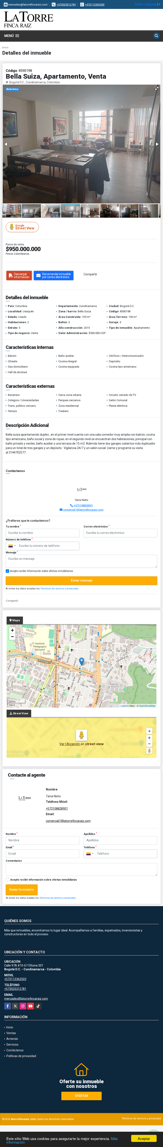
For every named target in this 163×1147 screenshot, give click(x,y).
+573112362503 (94, 4)
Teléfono (90, 847)
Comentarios (14, 860)
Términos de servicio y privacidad (59, 588)
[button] (156, 88)
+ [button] (12, 630)
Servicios (12, 1044)
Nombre (12, 834)
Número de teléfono (19, 539)
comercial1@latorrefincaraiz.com (83, 509)
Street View (24, 227)
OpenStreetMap (147, 705)
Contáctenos (15, 1050)
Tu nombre (13, 526)
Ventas (11, 1033)
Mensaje (12, 552)
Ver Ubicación (70, 744)
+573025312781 (66, 4)
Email (10, 847)
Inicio (5, 47)
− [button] (12, 636)
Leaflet (124, 705)
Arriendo (12, 1038)
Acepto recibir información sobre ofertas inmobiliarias (43, 879)
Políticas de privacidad (21, 1056)
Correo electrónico (97, 526)
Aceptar (144, 1138)
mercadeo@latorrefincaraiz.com (26, 998)
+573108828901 (83, 505)
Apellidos (90, 834)
